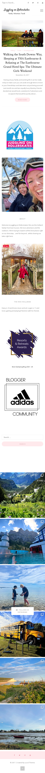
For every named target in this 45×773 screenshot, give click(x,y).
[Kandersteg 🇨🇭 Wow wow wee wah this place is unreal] (22, 495)
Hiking (13, 50)
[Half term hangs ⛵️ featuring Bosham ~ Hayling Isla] (22, 727)
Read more (22, 100)
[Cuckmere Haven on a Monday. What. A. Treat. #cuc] (22, 680)
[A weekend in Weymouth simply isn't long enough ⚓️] (22, 588)
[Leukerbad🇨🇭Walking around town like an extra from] (22, 541)
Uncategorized (29, 50)
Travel (19, 50)
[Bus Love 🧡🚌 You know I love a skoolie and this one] (22, 634)
